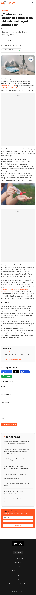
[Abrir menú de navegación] (33, 3)
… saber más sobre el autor (12, 359)
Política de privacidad (18, 567)
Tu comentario (5, 402)
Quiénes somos (18, 558)
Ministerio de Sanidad (8, 86)
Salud (5, 10)
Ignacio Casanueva (11, 41)
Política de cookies (18, 571)
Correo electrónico (6, 394)
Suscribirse (18, 525)
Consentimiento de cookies (18, 584)
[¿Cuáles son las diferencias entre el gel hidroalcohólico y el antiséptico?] (31, 59)
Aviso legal (18, 562)
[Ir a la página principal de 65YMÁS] (8, 3)
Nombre (3, 386)
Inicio (2, 29)
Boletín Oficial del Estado (12, 88)
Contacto (18, 575)
